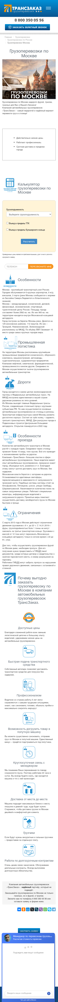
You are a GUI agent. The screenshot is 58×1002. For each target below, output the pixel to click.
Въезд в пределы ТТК (18, 223)
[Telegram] (54, 909)
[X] (32, 909)
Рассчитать (29, 241)
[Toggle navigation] (48, 8)
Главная (8, 36)
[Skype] (49, 909)
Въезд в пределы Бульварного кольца (26, 229)
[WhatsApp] (45, 909)
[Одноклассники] (23, 909)
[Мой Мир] (28, 909)
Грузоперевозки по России (19, 39)
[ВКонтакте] (19, 909)
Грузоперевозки (22, 36)
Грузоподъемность (15, 209)
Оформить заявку (29, 931)
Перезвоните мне (41, 266)
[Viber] (41, 909)
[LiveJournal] (36, 909)
